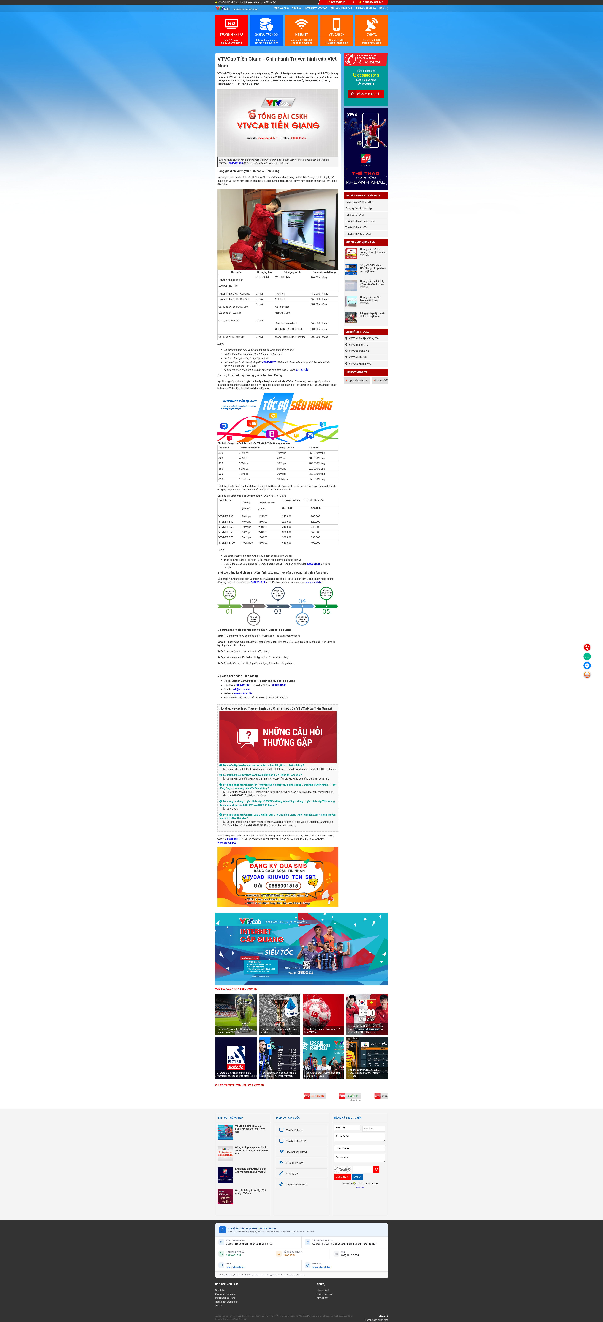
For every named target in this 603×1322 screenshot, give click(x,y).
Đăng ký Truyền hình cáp (358, 208)
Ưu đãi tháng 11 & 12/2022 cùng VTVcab (250, 1192)
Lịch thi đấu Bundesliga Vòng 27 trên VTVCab (322, 1031)
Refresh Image (376, 1169)
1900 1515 (289, 1255)
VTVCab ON (322, 1298)
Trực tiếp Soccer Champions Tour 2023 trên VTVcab (322, 1074)
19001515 (367, 83)
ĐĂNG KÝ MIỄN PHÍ (368, 93)
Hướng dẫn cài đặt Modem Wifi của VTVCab (370, 300)
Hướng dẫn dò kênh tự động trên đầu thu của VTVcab (372, 284)
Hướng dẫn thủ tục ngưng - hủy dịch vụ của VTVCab (373, 252)
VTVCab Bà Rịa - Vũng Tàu (364, 338)
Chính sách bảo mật (225, 1294)
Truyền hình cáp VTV (356, 227)
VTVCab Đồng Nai (359, 350)
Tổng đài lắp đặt (366, 70)
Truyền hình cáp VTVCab (358, 233)
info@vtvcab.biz (235, 1267)
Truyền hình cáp (342, 8)
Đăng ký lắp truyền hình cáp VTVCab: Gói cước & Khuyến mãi (251, 1150)
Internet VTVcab (316, 8)
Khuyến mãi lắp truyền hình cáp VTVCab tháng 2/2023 (250, 1170)
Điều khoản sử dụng (225, 1298)
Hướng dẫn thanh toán (226, 1301)
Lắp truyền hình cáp (358, 380)
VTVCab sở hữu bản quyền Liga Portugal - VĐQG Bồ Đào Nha (234, 1074)
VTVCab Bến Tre (358, 344)
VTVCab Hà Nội (358, 357)
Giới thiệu (220, 1290)
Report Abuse (360, 1187)
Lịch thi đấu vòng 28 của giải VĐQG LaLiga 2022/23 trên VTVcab (363, 1072)
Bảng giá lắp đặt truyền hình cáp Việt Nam (372, 315)
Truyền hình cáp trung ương (360, 221)
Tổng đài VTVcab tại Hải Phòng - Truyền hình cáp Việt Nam (373, 268)
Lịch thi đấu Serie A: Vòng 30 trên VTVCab (279, 1031)
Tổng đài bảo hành (366, 79)
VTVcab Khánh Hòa (360, 363)
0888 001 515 (233, 1255)
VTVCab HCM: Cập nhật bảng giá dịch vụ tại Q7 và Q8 (247, 2)
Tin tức (297, 8)
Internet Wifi (322, 1290)
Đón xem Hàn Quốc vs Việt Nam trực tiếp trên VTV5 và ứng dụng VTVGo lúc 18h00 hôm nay (365, 1029)
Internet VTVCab (384, 380)
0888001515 (236, 163)
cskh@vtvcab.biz (241, 689)
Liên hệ (383, 8)
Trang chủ (281, 8)
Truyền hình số (366, 8)
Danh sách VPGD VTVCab (359, 202)
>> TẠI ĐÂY (302, 369)
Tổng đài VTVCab (354, 214)
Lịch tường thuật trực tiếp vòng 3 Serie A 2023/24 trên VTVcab (278, 1074)
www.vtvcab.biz (314, 582)
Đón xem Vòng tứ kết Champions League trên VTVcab (235, 1031)
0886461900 (243, 685)
